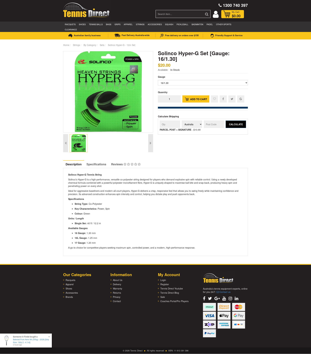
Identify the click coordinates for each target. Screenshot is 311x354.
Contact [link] (117, 301)
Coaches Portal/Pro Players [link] (174, 301)
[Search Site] (207, 14)
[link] (204, 298)
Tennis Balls (96, 24)
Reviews (117, 164)
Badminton (197, 24)
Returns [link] (117, 292)
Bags (108, 24)
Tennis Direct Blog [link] (169, 292)
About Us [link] (117, 280)
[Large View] (79, 143)
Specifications (96, 164)
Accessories (155, 24)
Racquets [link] (70, 280)
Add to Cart (198, 99)
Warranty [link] (117, 288)
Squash (169, 24)
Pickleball (182, 24)
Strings (140, 24)
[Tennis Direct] (86, 9)
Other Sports (223, 24)
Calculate (236, 124)
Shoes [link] (69, 288)
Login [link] (163, 280)
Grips (118, 24)
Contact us (224, 291)
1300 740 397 (235, 5)
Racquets (70, 24)
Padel (210, 24)
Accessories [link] (72, 292)
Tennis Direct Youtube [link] (171, 288)
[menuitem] (223, 98)
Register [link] (164, 284)
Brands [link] (69, 297)
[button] (214, 99)
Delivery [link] (117, 284)
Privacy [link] (116, 297)
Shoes (82, 24)
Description (74, 164)
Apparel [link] (70, 284)
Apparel (128, 24)
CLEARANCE (71, 29)
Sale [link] (162, 297)
